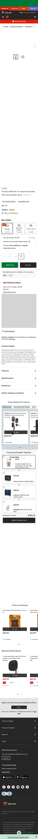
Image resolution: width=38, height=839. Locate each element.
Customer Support (7, 721)
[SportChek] (14, 9)
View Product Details (8, 201)
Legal (3, 741)
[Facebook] (3, 787)
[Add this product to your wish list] (21, 256)
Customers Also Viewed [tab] (22, 407)
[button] (18, 238)
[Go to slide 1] (15, 57)
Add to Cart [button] (10, 265)
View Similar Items (23, 201)
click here (12, 339)
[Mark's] (24, 9)
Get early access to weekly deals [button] (18, 837)
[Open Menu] (3, 17)
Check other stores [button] (9, 248)
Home (6, 26)
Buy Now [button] (28, 265)
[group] (6, 682)
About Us (5, 734)
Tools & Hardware (16, 26)
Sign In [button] (19, 707)
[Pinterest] (22, 787)
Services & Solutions (8, 728)
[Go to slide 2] (22, 57)
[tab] (7, 228)
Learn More (6, 772)
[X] (8, 787)
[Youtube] (17, 787)
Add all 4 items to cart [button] (19, 520)
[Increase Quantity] (16, 256)
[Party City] (33, 9)
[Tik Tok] (27, 787)
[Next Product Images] (34, 46)
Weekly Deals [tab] (6, 407)
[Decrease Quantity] (3, 256)
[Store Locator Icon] (3, 12)
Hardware (28, 26)
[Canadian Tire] (5, 9)
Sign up (6, 758)
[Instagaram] (13, 787)
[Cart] (35, 17)
